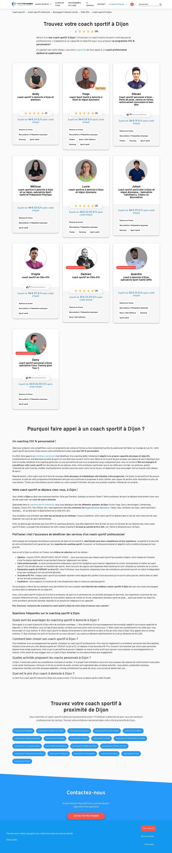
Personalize (149, 844)
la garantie (81, 50)
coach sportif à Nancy (109, 754)
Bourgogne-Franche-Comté (65, 12)
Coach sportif (42, 4)
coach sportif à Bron (22, 761)
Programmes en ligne (74, 4)
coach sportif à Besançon (79, 731)
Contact (101, 4)
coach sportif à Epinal (101, 738)
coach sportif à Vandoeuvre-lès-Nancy (29, 754)
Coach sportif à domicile (39, 12)
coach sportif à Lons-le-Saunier (107, 731)
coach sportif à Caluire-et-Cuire (114, 746)
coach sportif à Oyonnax (55, 738)
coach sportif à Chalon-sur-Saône (51, 731)
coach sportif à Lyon (131, 754)
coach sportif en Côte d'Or (35, 276)
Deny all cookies (147, 836)
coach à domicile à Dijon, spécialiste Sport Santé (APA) (136, 277)
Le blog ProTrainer (116, 4)
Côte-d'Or (85, 12)
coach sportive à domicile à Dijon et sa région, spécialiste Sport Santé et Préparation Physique (35, 190)
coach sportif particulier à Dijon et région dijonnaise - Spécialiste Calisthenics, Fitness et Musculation (136, 192)
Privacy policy (11, 839)
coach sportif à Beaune (23, 731)
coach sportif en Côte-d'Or (86, 276)
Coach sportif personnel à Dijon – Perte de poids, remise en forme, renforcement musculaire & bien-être (136, 99)
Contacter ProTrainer (86, 816)
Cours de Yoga (59, 4)
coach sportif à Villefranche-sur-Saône (130, 738)
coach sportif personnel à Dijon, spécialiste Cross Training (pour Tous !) (35, 364)
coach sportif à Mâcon (133, 731)
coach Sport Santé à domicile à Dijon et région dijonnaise (86, 96)
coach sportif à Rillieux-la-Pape (84, 746)
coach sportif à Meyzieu (58, 754)
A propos (90, 4)
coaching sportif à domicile (42, 505)
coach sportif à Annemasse (56, 746)
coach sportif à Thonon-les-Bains (27, 746)
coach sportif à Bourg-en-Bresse (27, 738)
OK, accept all (148, 828)
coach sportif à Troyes (78, 738)
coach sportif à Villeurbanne (84, 754)
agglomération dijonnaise (97, 508)
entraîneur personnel (45, 456)
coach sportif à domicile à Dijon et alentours (35, 96)
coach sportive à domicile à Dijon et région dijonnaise (86, 189)
